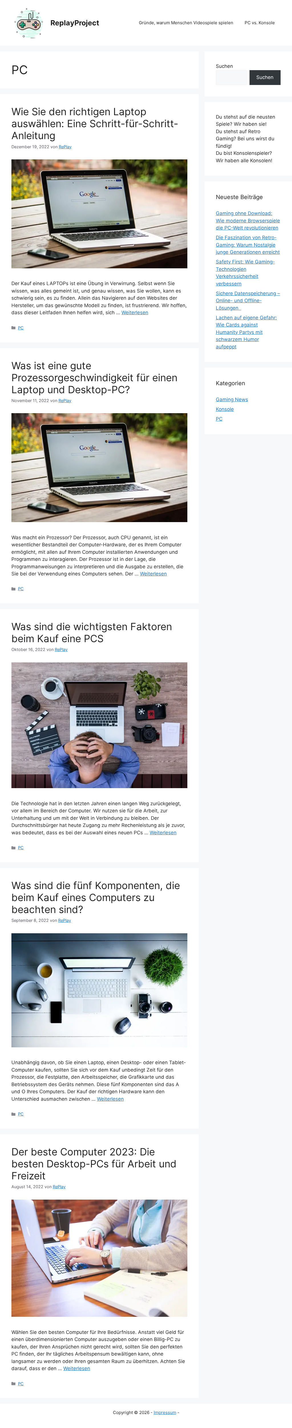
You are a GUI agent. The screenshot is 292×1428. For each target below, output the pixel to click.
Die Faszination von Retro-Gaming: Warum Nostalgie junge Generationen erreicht (248, 245)
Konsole (225, 409)
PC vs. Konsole (260, 22)
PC (21, 327)
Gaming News (232, 399)
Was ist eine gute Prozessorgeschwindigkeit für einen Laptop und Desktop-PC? (94, 377)
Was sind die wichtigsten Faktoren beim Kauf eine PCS (91, 632)
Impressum (165, 1412)
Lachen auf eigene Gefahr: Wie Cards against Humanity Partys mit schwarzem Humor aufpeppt (246, 332)
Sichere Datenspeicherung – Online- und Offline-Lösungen (248, 301)
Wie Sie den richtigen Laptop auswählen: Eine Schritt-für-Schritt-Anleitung (94, 123)
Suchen (224, 66)
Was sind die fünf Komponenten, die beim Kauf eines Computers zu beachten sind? (95, 897)
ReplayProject (74, 23)
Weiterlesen (134, 312)
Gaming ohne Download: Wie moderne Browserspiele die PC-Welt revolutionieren (248, 220)
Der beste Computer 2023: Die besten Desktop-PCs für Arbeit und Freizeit (94, 1164)
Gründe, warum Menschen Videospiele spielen (186, 22)
